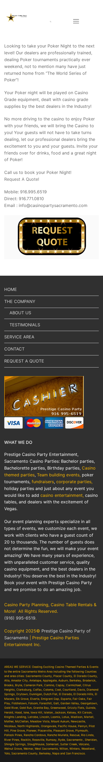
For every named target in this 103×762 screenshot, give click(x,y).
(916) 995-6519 (19, 618)
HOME (10, 289)
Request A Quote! (21, 179)
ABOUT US (20, 312)
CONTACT (14, 348)
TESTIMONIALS (25, 324)
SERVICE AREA (19, 336)
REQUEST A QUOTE (24, 361)
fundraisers (43, 481)
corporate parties (73, 481)
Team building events (58, 474)
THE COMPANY (19, 301)
